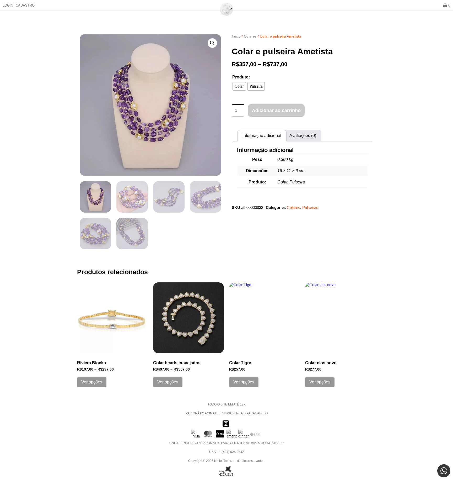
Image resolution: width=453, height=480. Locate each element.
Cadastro (25, 5)
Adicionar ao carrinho (276, 110)
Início (236, 36)
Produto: (241, 77)
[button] (212, 43)
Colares (250, 36)
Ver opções (91, 382)
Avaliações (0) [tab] (302, 135)
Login (8, 5)
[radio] (239, 86)
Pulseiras (310, 207)
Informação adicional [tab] (261, 135)
